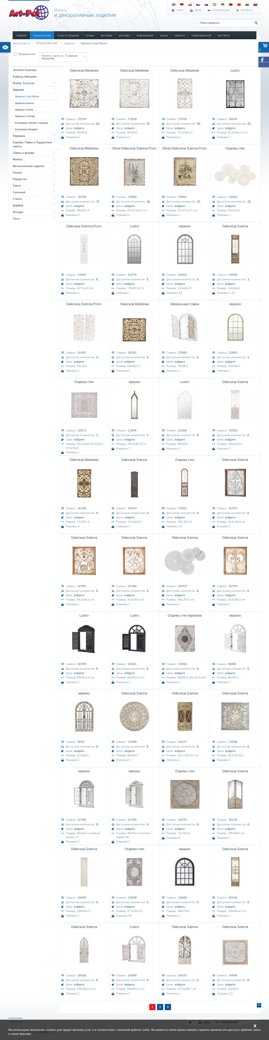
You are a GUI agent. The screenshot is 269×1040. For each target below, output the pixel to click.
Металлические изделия (28, 166)
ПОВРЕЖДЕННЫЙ (201, 35)
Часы (16, 218)
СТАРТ (179, 10)
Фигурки (18, 212)
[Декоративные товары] (29, 18)
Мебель (18, 159)
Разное (17, 172)
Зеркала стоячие (25, 116)
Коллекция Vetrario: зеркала (31, 123)
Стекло (17, 198)
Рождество (20, 179)
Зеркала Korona (24, 103)
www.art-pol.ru (21, 43)
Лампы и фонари (23, 152)
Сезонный (19, 192)
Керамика (19, 135)
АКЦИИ (164, 35)
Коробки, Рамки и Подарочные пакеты (32, 144)
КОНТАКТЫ (223, 35)
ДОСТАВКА (124, 35)
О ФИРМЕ (21, 35)
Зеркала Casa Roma (93, 43)
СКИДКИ (90, 35)
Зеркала (69, 43)
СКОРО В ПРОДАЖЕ (68, 35)
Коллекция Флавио (26, 129)
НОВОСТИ (179, 35)
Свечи (17, 185)
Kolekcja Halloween (25, 76)
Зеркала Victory (24, 109)
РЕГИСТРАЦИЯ (220, 10)
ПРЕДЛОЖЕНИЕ (42, 35)
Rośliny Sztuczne (23, 83)
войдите (79, 128)
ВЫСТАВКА (106, 35)
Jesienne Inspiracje (24, 70)
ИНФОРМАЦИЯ (145, 35)
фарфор (18, 205)
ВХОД (198, 10)
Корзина (246, 10)
